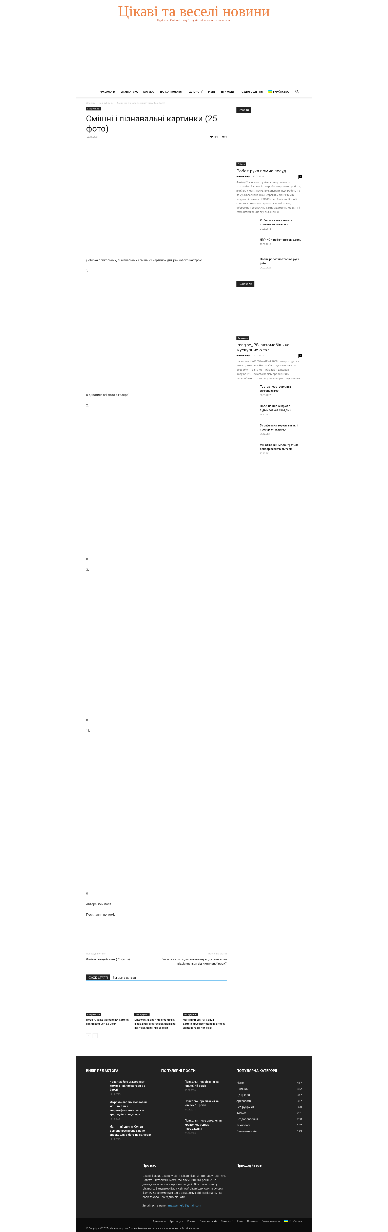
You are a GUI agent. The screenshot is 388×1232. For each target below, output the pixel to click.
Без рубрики (106, 103)
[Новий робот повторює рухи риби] (246, 264)
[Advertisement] (194, 56)
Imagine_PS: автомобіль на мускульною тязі (262, 347)
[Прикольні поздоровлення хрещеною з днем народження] (171, 1126)
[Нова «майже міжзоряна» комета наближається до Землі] (108, 1001)
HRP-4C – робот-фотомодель (280, 239)
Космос (148, 91)
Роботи (241, 164)
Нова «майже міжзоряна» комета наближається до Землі (127, 1085)
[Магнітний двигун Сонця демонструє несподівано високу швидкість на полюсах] (205, 1001)
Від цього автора (124, 977)
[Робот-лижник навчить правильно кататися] (246, 225)
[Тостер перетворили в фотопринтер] (246, 392)
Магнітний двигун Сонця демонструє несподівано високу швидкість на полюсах (204, 1023)
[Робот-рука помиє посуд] (269, 142)
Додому (90, 103)
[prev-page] (88, 1035)
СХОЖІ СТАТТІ (98, 977)
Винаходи (243, 338)
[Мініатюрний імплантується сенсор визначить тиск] (246, 450)
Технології (194, 91)
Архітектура (129, 91)
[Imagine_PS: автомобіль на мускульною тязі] (269, 316)
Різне (211, 91)
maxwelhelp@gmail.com (184, 1205)
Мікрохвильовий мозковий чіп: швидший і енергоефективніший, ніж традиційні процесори (155, 1023)
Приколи (227, 91)
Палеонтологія (171, 91)
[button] (297, 92)
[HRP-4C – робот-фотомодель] (246, 245)
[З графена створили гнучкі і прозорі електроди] (246, 430)
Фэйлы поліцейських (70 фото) (108, 959)
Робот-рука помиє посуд (261, 171)
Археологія (108, 91)
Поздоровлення (251, 91)
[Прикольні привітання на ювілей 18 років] (171, 1106)
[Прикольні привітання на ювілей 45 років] (171, 1087)
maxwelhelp (243, 176)
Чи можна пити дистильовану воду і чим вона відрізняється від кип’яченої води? (194, 961)
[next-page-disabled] (95, 1035)
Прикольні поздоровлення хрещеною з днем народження (203, 1124)
